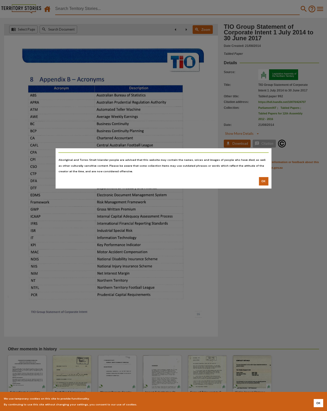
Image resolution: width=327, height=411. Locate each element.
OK (263, 181)
